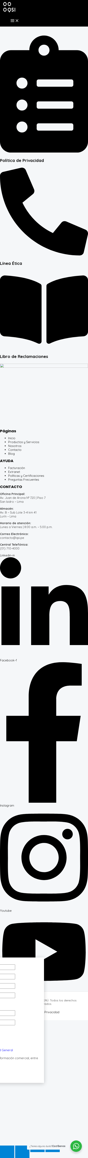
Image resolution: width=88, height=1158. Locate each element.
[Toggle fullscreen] (22, 1149)
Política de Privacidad (22, 160)
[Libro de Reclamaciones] (44, 347)
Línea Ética (11, 263)
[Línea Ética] (44, 254)
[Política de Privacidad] (44, 151)
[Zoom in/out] (7, 1149)
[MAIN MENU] (14, 21)
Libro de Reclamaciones (24, 356)
